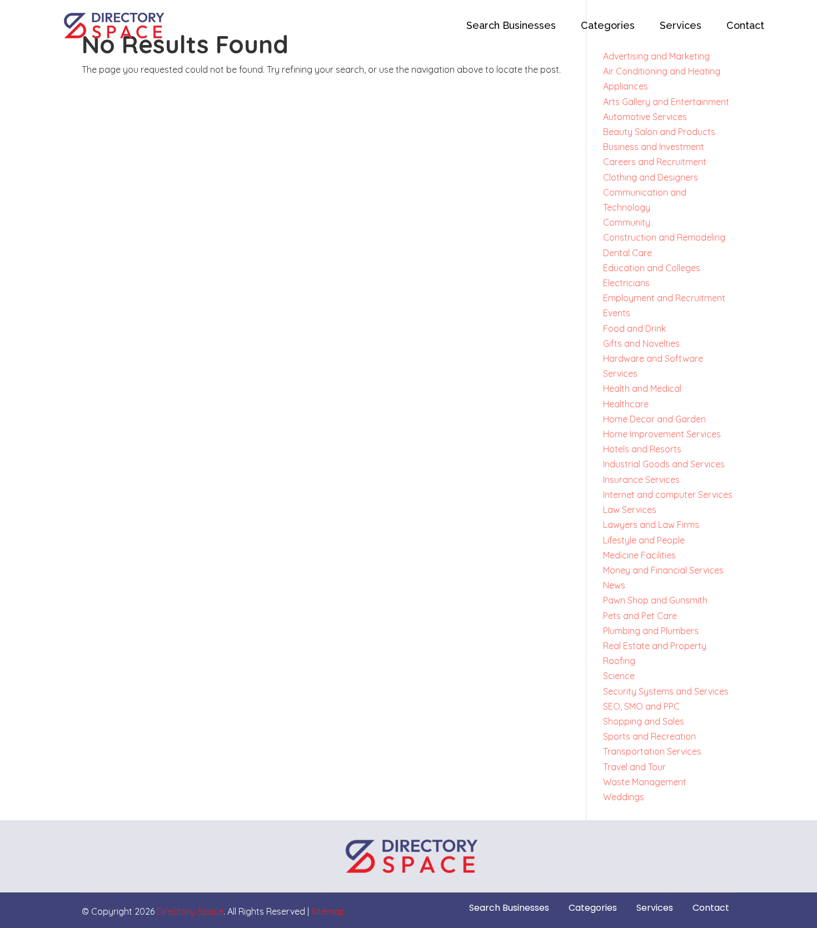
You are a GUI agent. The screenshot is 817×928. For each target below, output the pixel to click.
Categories (608, 25)
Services (680, 25)
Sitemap (328, 911)
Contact (745, 25)
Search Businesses (511, 25)
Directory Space (190, 911)
